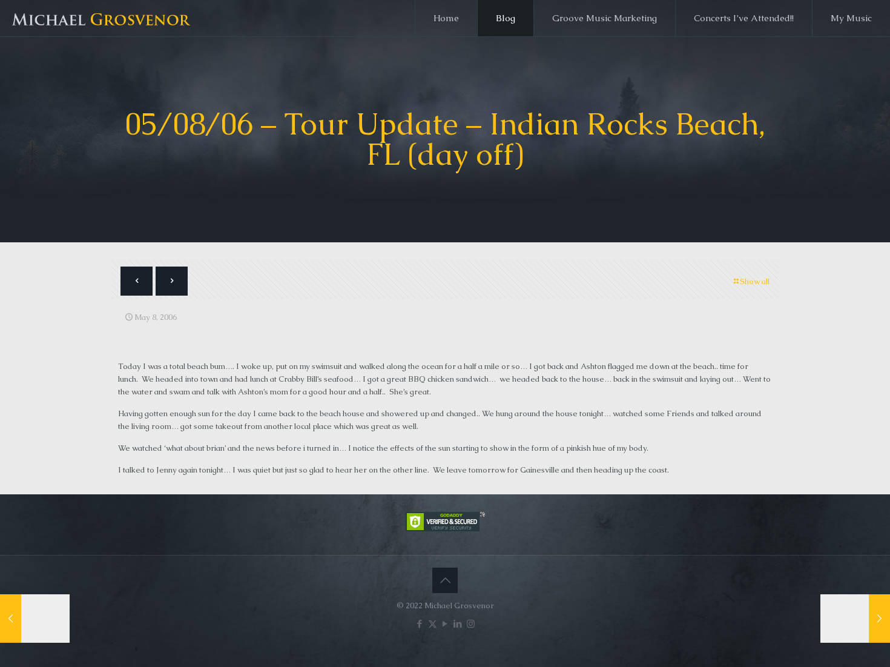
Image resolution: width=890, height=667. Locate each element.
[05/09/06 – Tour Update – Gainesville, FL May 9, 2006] (855, 618)
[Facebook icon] (419, 623)
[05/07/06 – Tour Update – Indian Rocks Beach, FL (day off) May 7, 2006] (35, 618)
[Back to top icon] (445, 580)
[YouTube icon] (445, 623)
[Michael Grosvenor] (102, 18)
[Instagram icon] (470, 623)
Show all (755, 281)
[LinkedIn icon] (458, 623)
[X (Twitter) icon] (432, 623)
